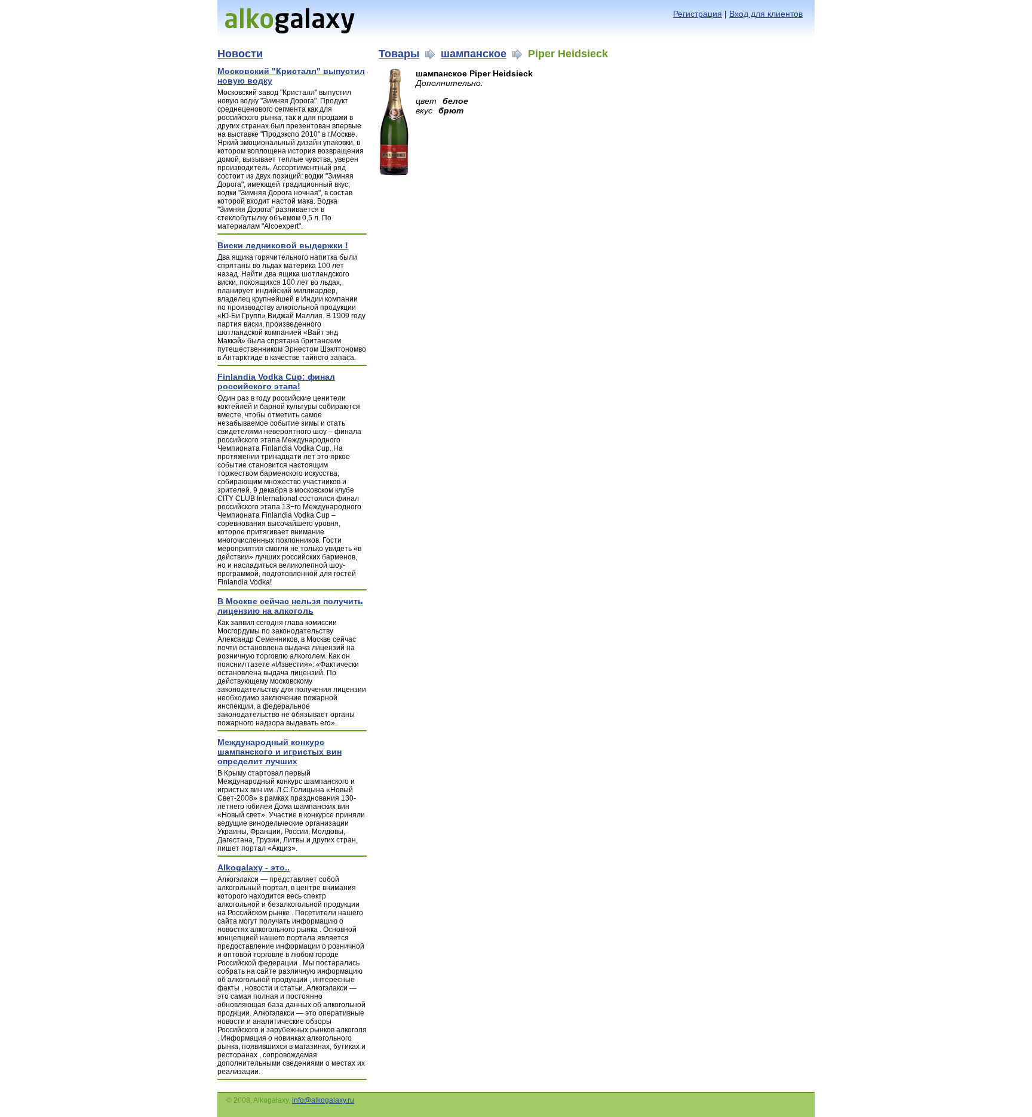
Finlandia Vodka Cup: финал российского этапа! (276, 381)
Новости (240, 54)
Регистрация (697, 14)
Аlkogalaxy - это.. (253, 867)
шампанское (473, 54)
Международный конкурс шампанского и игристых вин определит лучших (279, 751)
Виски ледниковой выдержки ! (282, 245)
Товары (399, 54)
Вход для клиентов (766, 14)
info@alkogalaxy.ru (323, 1100)
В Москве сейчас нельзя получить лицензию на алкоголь (290, 606)
